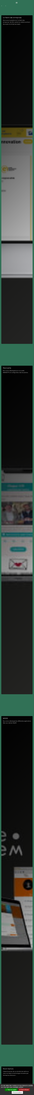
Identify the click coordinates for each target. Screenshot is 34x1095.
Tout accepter (11, 1089)
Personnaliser (17, 1092)
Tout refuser (25, 1089)
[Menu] (17, 3)
